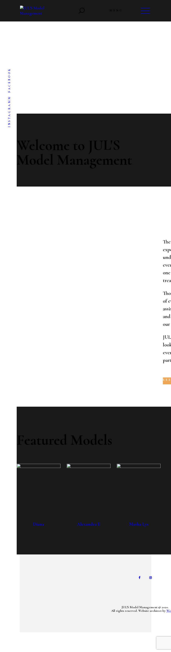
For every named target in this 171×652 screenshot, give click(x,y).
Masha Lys (138, 524)
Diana (38, 524)
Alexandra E (88, 524)
